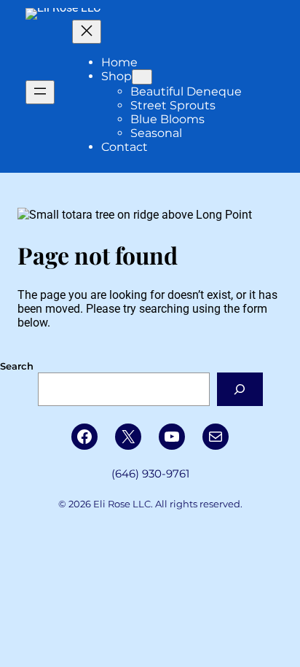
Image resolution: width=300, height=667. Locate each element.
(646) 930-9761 (150, 473)
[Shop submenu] (142, 77)
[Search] (240, 388)
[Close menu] (86, 32)
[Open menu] (40, 92)
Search (16, 366)
